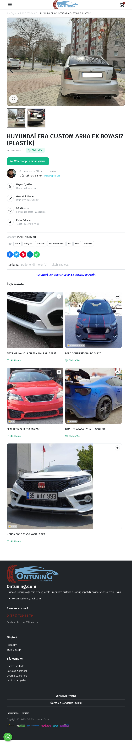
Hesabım (12, 644)
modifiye (88, 243)
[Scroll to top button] (126, 738)
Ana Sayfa (11, 13)
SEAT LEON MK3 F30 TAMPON (23, 429)
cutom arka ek (56, 243)
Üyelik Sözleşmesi (17, 675)
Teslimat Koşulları (17, 680)
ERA (77, 243)
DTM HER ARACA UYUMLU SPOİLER (85, 429)
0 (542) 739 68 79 (20, 616)
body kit (28, 243)
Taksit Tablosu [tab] (59, 264)
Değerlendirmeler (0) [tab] (34, 264)
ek (69, 243)
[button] (13, 99)
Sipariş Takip (14, 649)
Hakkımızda (13, 713)
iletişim (25, 713)
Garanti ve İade (15, 666)
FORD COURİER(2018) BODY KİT (83, 353)
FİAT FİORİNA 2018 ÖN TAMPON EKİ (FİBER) (31, 353)
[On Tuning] (65, 4)
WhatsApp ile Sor (52, 175)
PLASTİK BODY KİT (28, 13)
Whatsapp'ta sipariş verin (30, 161)
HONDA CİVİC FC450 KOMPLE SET (26, 534)
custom (41, 243)
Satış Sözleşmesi (17, 670)
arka (17, 243)
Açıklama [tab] (13, 264)
